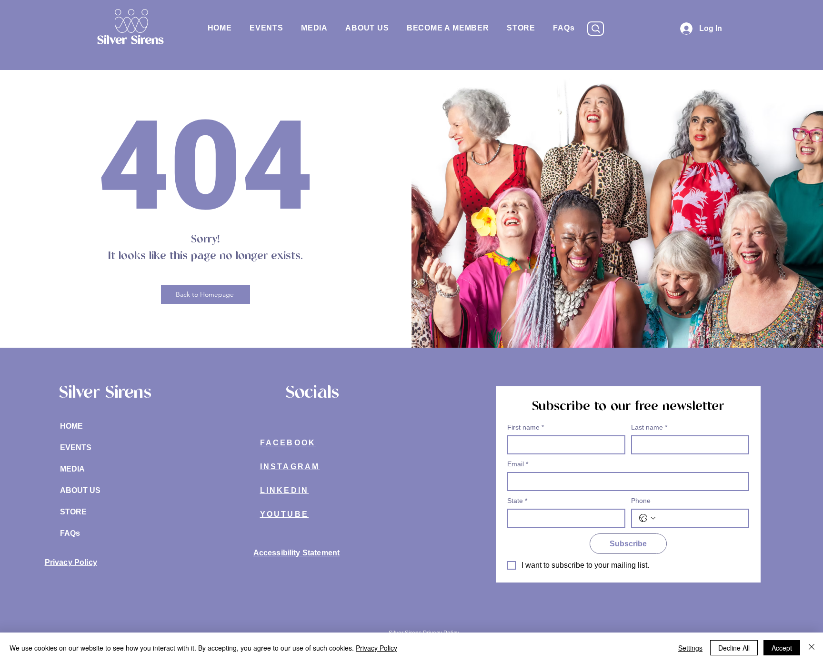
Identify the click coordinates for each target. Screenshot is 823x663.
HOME (71, 426)
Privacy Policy (376, 648)
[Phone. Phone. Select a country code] (647, 518)
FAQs (70, 533)
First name (525, 427)
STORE (73, 512)
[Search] (595, 28)
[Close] (811, 647)
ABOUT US (80, 490)
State (517, 500)
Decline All (734, 648)
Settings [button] (690, 648)
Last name (649, 427)
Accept (782, 648)
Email (517, 464)
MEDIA (72, 469)
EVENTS (75, 447)
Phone (641, 500)
